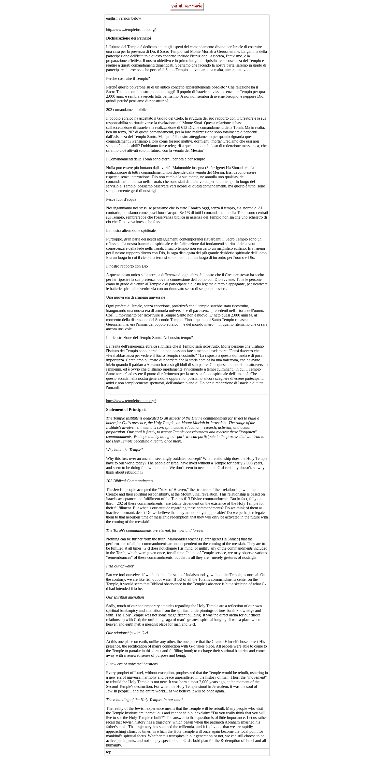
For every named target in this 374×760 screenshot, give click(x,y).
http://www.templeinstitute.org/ (131, 29)
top (108, 752)
